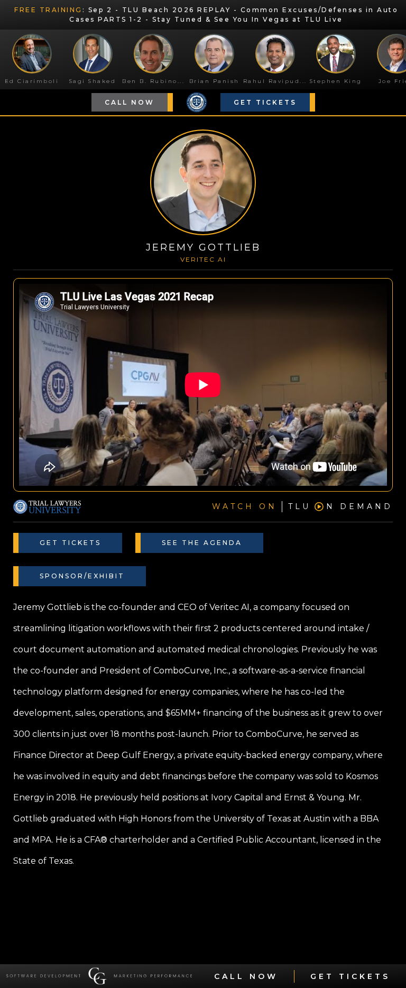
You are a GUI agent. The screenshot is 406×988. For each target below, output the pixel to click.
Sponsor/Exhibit (82, 576)
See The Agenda (202, 543)
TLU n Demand (302, 506)
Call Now (129, 102)
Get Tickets (265, 102)
